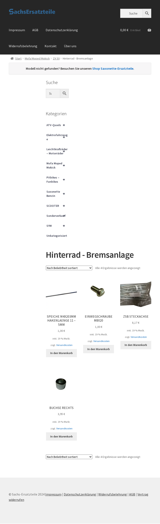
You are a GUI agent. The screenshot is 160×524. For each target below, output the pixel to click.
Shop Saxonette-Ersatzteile (112, 68)
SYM (55, 225)
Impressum (17, 30)
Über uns (70, 46)
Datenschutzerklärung (62, 30)
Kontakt (51, 46)
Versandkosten (64, 345)
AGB (35, 30)
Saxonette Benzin (55, 194)
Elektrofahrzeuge (57, 137)
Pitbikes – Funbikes (55, 179)
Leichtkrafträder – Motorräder (57, 151)
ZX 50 (56, 58)
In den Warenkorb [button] (61, 353)
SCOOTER (55, 205)
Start (18, 58)
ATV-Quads (55, 125)
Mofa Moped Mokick (37, 58)
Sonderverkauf (56, 215)
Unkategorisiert (56, 236)
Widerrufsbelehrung (23, 46)
